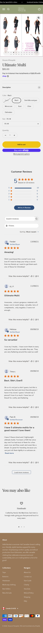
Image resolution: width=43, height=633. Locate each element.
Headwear (6, 581)
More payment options (21, 154)
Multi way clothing (9, 585)
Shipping (27, 597)
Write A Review (24, 208)
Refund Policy (29, 593)
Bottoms (5, 577)
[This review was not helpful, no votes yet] (36, 276)
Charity (26, 585)
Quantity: (5, 130)
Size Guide (27, 581)
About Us (27, 572)
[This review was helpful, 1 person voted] (31, 462)
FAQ (25, 601)
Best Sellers (6, 589)
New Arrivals (7, 593)
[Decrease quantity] (5, 135)
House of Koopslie (8, 60)
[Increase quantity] (14, 135)
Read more (9, 453)
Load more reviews (21, 472)
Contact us (28, 577)
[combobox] (29, 232)
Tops (4, 572)
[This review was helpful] (31, 276)
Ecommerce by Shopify (33, 626)
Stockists (27, 589)
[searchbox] (19, 219)
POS (21, 626)
